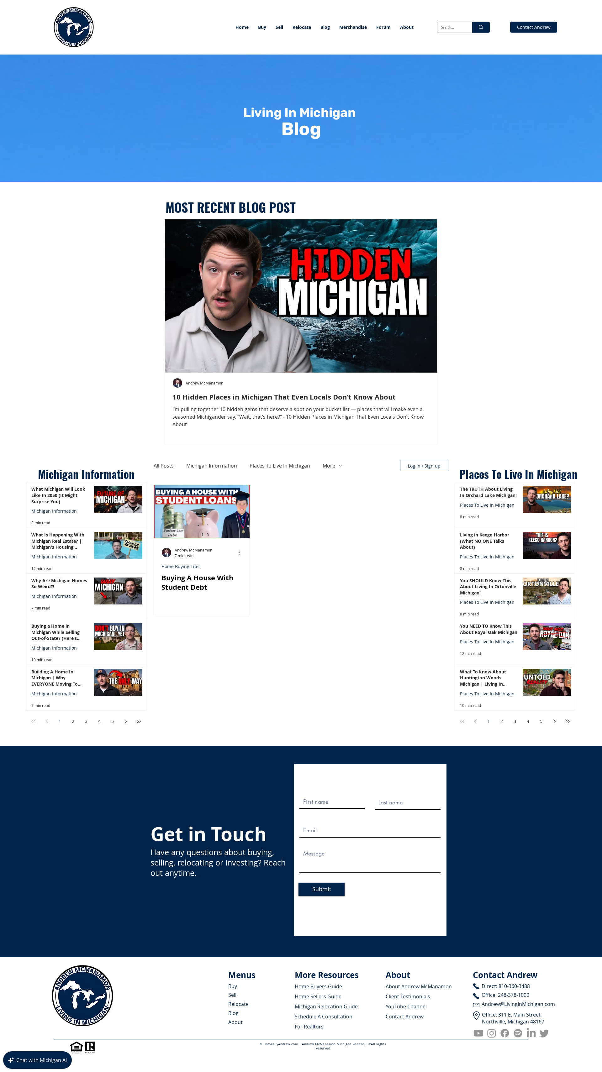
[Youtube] (478, 1033)
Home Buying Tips (180, 566)
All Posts (164, 465)
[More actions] (241, 552)
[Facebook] (504, 1033)
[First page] (33, 721)
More (329, 465)
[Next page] (125, 721)
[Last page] (139, 721)
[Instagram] (491, 1033)
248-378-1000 (513, 994)
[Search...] (481, 27)
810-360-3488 (514, 986)
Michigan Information (54, 511)
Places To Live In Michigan (280, 465)
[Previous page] (46, 721)
